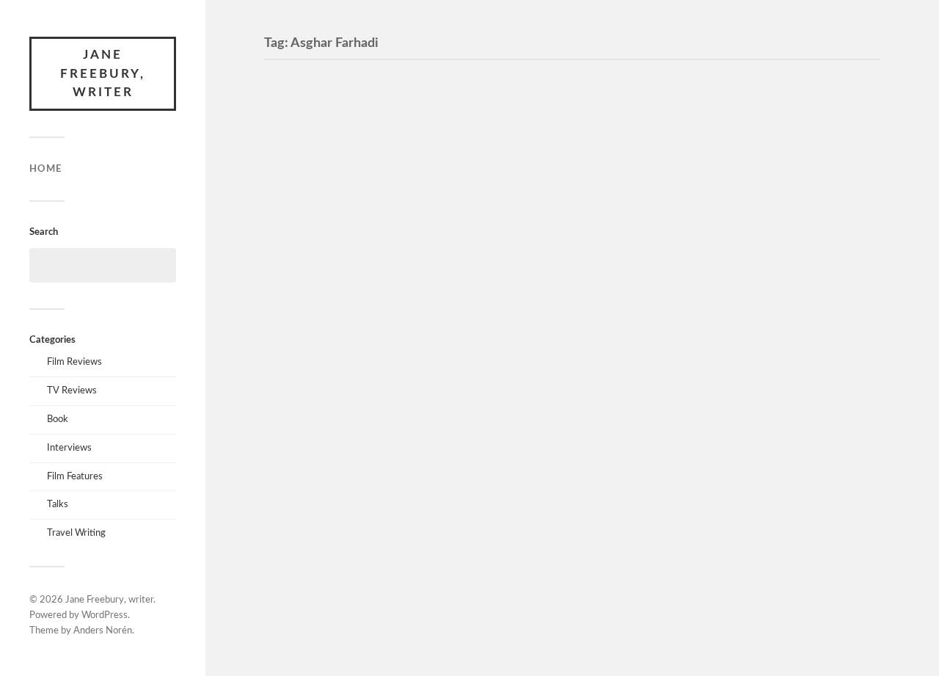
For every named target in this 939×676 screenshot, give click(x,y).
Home (45, 168)
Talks (57, 504)
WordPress (104, 615)
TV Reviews (72, 390)
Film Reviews (74, 361)
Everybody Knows (343, 374)
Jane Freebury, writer (102, 73)
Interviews (69, 447)
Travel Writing (76, 532)
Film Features (75, 476)
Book (57, 419)
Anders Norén (102, 631)
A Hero (302, 96)
